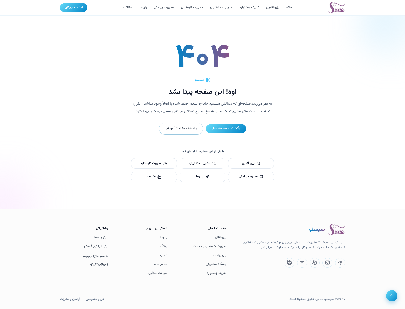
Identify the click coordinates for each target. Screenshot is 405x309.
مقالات (127, 7)
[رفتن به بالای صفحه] (392, 295)
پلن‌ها (143, 7)
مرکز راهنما (101, 237)
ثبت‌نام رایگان (74, 7)
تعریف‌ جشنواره (249, 7)
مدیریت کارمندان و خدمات (209, 246)
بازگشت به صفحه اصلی (226, 128)
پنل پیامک (219, 255)
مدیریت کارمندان (192, 7)
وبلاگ (163, 246)
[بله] (289, 263)
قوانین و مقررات (70, 299)
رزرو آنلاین (272, 7)
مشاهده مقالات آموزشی (181, 128)
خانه (289, 7)
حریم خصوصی (95, 299)
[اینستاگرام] (327, 263)
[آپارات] (315, 263)
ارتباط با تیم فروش (96, 246)
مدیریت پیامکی (164, 7)
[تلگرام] (340, 263)
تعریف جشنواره (216, 273)
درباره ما (162, 255)
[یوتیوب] (302, 263)
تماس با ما (160, 264)
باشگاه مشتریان (216, 264)
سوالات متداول (157, 273)
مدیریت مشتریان (221, 7)
